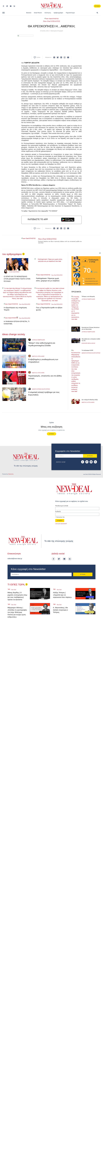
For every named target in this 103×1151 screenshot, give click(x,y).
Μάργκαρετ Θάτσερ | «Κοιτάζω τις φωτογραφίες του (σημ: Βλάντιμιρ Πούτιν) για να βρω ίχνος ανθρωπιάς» (17, 612)
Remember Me (60, 517)
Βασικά (28, 13)
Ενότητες (48, 13)
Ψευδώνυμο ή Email (61, 506)
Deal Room (38, 13)
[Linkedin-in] (14, 6)
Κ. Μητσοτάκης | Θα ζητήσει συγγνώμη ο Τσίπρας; (60, 610)
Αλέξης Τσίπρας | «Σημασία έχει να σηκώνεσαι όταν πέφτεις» (62, 595)
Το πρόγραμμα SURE (87, 350)
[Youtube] (11, 6)
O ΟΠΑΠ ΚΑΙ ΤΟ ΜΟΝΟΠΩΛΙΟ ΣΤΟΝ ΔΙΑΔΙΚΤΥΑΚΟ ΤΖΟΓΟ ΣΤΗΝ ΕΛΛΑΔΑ (17, 279)
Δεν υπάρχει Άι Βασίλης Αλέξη (90, 399)
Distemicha (10, 474)
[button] (97, 12)
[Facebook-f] (3, 6)
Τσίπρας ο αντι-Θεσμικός (88, 296)
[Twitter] (7, 6)
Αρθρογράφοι (58, 13)
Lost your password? (61, 523)
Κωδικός (58, 511)
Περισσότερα (70, 13)
